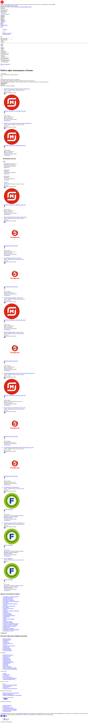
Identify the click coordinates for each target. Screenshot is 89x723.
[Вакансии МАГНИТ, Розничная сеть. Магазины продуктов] (46, 102)
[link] (3, 20)
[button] (2, 22)
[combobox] (7, 38)
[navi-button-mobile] (2, 27)
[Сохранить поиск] (2, 45)
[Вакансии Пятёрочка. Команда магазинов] (46, 234)
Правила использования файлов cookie (23, 6)
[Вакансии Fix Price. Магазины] (46, 501)
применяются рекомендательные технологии (26, 713)
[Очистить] (2, 41)
